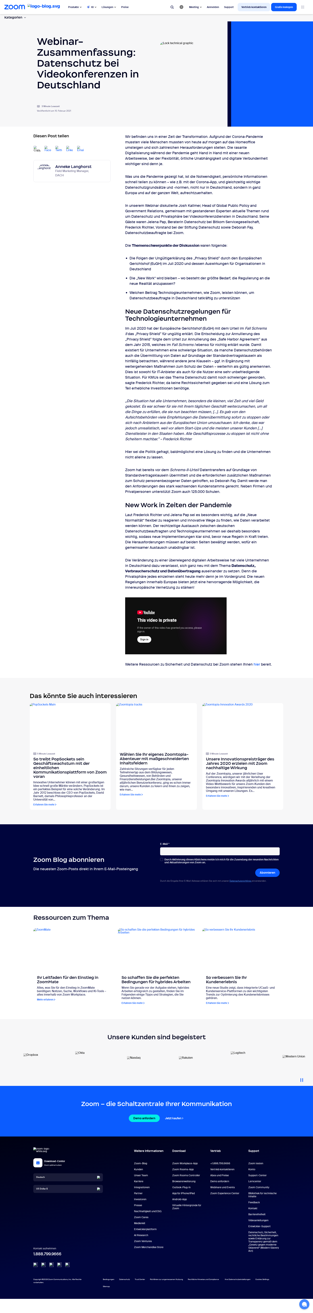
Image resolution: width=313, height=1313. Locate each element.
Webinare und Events (222, 1187)
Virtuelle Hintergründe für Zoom (186, 1207)
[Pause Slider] (302, 1079)
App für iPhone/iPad (183, 1193)
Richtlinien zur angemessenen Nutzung (166, 1279)
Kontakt (252, 1208)
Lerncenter (254, 1181)
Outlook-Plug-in (181, 1187)
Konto (251, 1169)
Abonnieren (267, 873)
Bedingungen (108, 1279)
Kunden (138, 1169)
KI (92, 7)
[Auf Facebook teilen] (47, 149)
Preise (125, 7)
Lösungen (107, 7)
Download (179, 1151)
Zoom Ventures (143, 1241)
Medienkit (139, 1223)
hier (257, 664)
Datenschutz (124, 1279)
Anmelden (213, 7)
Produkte (73, 7)
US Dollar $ (42, 1188)
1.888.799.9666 (47, 1254)
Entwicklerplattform (145, 1229)
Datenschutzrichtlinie (240, 880)
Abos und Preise (219, 1175)
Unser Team (141, 1175)
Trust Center (140, 1279)
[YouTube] (51, 1265)
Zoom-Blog (140, 1163)
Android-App (179, 1199)
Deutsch (40, 1177)
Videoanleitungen (258, 1220)
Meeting (194, 7)
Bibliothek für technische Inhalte (262, 1195)
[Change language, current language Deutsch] (181, 7)
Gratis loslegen (284, 7)
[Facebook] (59, 1265)
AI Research (141, 1235)
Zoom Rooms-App (183, 1169)
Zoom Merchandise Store (148, 1247)
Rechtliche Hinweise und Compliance (203, 1279)
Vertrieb (215, 1151)
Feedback (254, 1202)
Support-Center (257, 1175)
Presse (138, 1205)
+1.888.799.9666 (220, 1163)
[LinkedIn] (35, 1265)
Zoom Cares (141, 1217)
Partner (138, 1193)
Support (229, 7)
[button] (304, 1304)
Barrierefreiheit (257, 1214)
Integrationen (142, 1187)
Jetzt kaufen (173, 1118)
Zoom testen (255, 1163)
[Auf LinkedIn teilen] (69, 149)
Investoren (140, 1199)
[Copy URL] (37, 149)
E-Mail (164, 844)
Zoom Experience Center (224, 1193)
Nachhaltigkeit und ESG (148, 1211)
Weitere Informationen (148, 1151)
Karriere (138, 1181)
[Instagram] (67, 1265)
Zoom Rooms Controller (186, 1175)
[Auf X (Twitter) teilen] (58, 149)
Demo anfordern (144, 1118)
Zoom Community (258, 1187)
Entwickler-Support (259, 1226)
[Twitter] (43, 1265)
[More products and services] (302, 7)
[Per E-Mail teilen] (80, 149)
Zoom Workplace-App (185, 1163)
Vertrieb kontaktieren (253, 7)
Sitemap (106, 1286)
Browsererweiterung (183, 1181)
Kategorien (13, 17)
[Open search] (172, 7)
